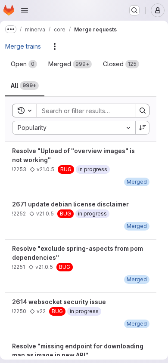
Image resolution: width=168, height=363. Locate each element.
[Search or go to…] (134, 10)
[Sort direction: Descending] (142, 128)
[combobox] (73, 128)
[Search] (142, 110)
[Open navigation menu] (24, 10)
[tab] (24, 64)
